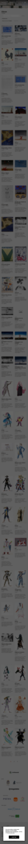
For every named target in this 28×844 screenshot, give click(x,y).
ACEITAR (14, 837)
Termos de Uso (11, 832)
